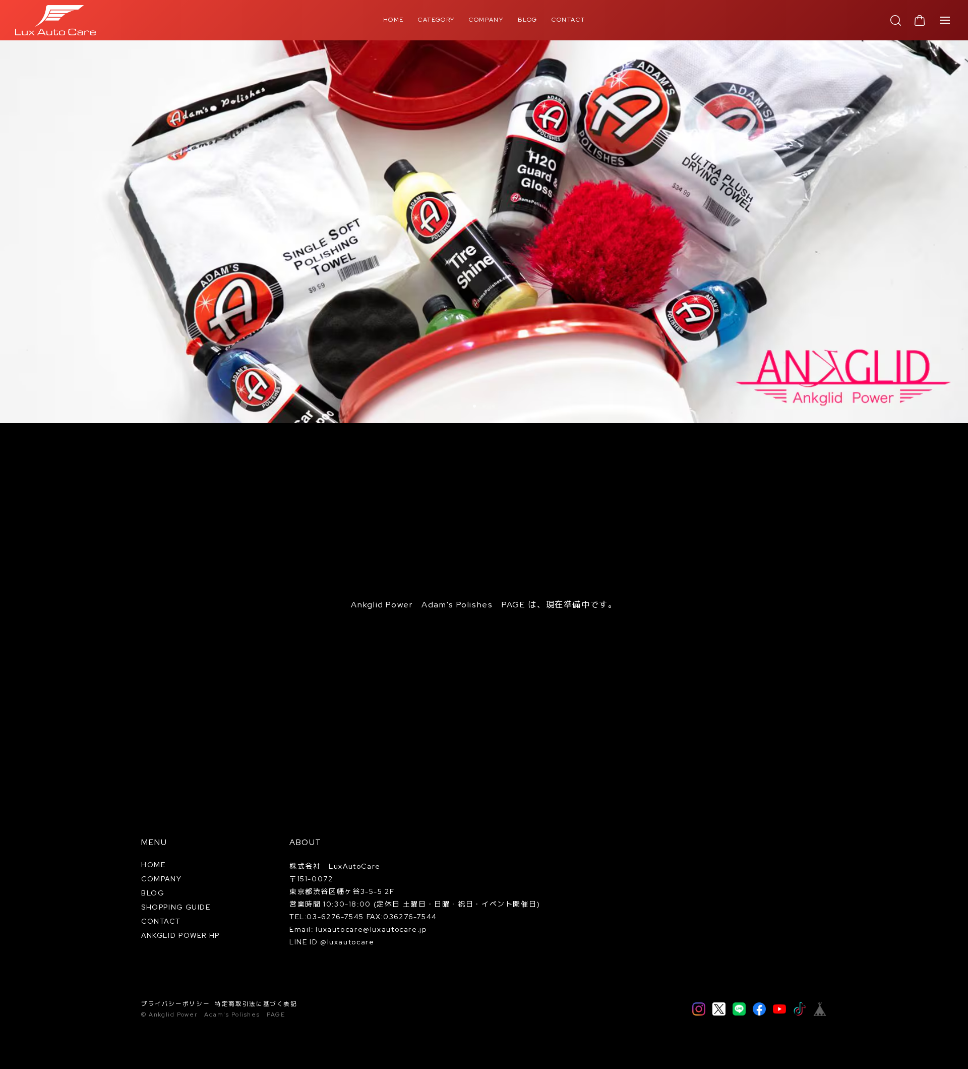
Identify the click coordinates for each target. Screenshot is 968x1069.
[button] (474, 406)
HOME (393, 20)
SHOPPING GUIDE (176, 907)
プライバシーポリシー (175, 1004)
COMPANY (486, 20)
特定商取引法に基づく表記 (256, 1004)
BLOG (528, 20)
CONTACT (568, 20)
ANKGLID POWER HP (180, 935)
